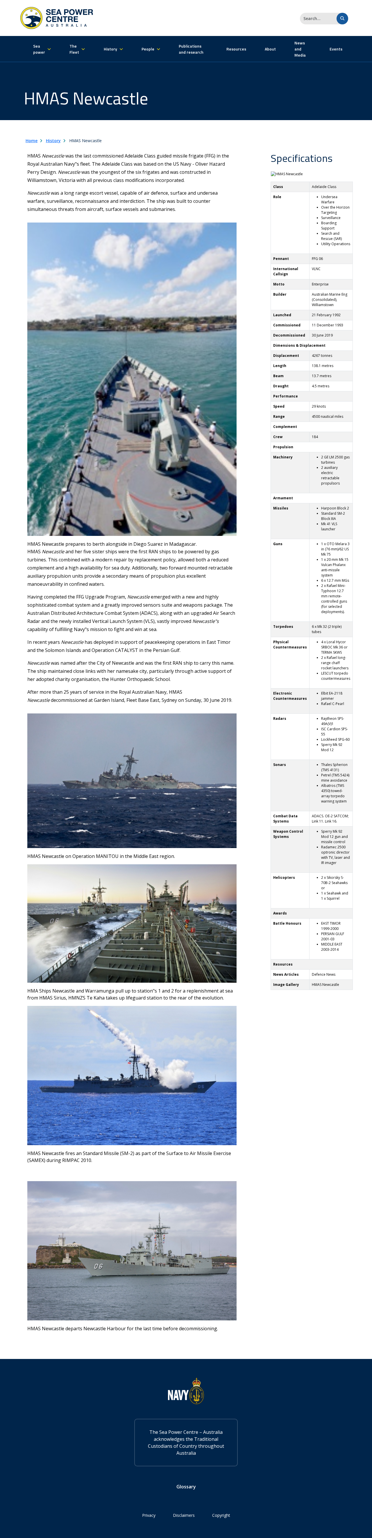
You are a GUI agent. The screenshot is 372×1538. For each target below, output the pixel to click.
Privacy (148, 1515)
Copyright (221, 1515)
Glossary (186, 1486)
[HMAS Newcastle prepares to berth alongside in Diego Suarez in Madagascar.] (132, 378)
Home (31, 140)
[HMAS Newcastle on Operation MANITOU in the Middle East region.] (132, 780)
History (53, 140)
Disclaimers (184, 1515)
